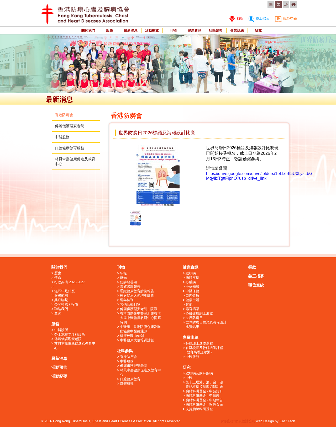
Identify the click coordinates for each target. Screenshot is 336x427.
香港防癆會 (64, 115)
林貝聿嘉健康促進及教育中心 (74, 345)
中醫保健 (192, 291)
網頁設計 (228, 421)
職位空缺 (289, 18)
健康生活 (192, 300)
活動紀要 (59, 376)
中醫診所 (61, 330)
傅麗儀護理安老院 (69, 126)
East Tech (287, 421)
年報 (123, 273)
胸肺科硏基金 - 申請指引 (204, 391)
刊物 (173, 30)
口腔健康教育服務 (69, 148)
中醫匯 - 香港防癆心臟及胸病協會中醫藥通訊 (140, 329)
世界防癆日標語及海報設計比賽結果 (206, 324)
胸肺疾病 (192, 278)
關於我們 (88, 30)
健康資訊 (194, 30)
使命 (57, 278)
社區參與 (216, 30)
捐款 (239, 18)
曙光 (123, 278)
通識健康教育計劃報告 (137, 291)
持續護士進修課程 (199, 343)
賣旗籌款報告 (130, 287)
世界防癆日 (194, 318)
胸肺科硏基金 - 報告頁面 (204, 405)
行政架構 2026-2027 (69, 282)
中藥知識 (192, 287)
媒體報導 (127, 383)
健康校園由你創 (132, 336)
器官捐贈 (192, 309)
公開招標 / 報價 (66, 304)
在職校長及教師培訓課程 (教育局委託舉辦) (204, 350)
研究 (258, 30)
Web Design (264, 421)
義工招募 (262, 18)
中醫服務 (62, 137)
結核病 (191, 273)
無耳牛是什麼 (64, 291)
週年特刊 (127, 300)
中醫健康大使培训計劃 (137, 340)
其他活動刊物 (130, 304)
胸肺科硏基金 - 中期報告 (204, 400)
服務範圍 (61, 295)
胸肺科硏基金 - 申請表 (202, 396)
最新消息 (131, 30)
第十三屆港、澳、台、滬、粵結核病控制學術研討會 (206, 384)
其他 (189, 304)
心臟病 (191, 282)
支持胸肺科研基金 (199, 409)
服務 (109, 30)
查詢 (57, 313)
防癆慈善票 (128, 282)
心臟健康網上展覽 (199, 313)
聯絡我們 (61, 309)
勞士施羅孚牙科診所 (69, 334)
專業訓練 (237, 30)
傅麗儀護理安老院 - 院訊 (138, 309)
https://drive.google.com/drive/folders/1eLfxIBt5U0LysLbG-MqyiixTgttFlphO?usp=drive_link (260, 176)
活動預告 (59, 367)
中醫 (189, 378)
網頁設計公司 (245, 421)
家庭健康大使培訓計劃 (137, 295)
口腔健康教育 (130, 379)
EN (286, 4)
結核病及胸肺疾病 (199, 373)
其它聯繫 (61, 300)
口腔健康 (192, 295)
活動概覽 (152, 30)
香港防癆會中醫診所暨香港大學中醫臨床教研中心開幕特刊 (140, 317)
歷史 (57, 273)
